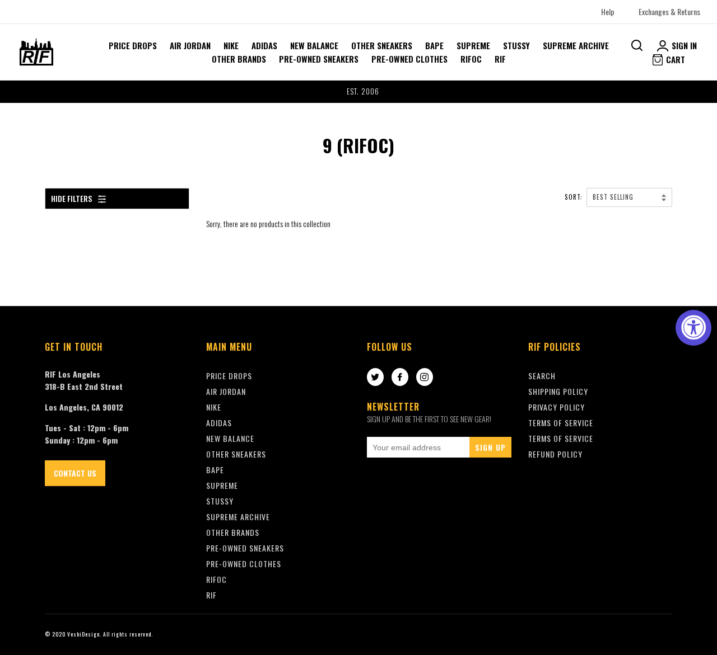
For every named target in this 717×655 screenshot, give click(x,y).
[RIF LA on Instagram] (424, 377)
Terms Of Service (560, 422)
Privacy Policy (556, 407)
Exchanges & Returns (669, 11)
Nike (231, 45)
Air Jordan (190, 45)
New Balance (314, 45)
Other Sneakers (381, 45)
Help (607, 11)
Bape (434, 45)
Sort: (575, 196)
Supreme (473, 45)
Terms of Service (560, 438)
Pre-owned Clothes (409, 59)
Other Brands (239, 59)
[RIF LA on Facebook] (400, 377)
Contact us (75, 473)
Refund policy (555, 454)
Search (542, 375)
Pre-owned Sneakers (318, 59)
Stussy (516, 45)
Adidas (264, 45)
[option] (358, 92)
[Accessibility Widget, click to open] (693, 328)
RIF (500, 59)
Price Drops (133, 45)
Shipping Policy (558, 391)
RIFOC (471, 59)
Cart (674, 59)
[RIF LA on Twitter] (375, 377)
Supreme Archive (576, 45)
